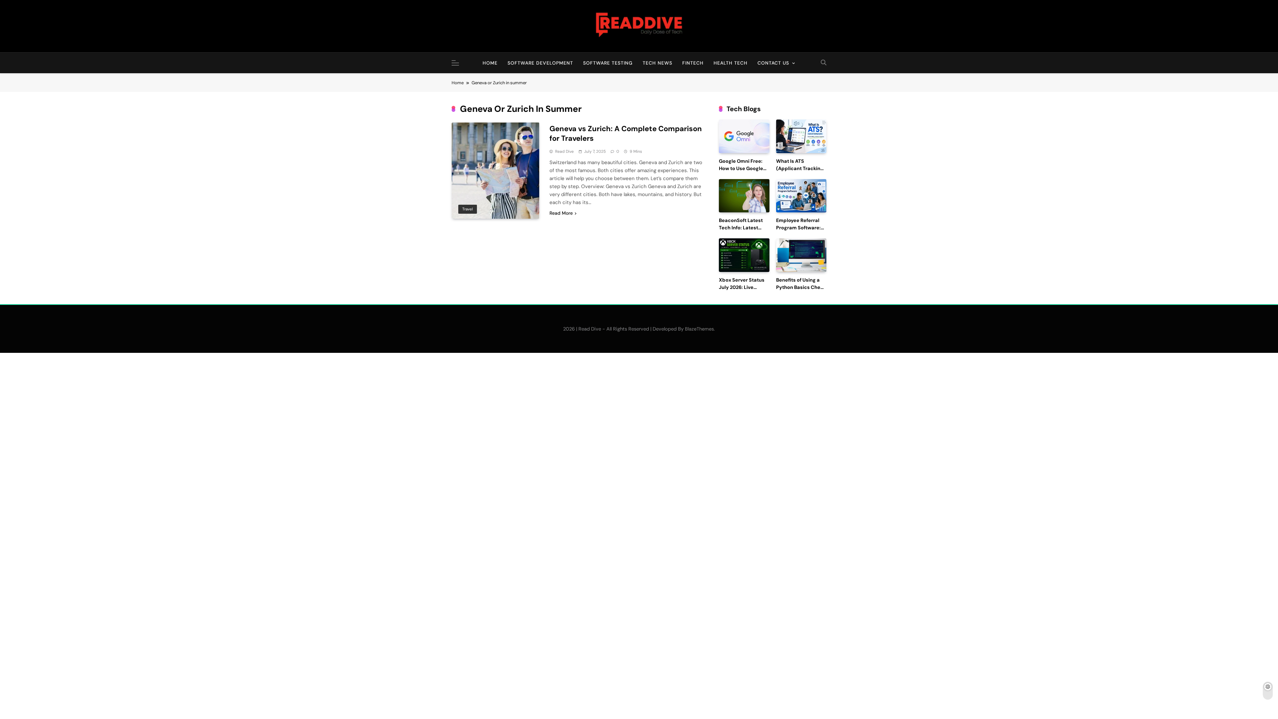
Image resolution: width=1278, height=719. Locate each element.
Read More (561, 213)
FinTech (693, 63)
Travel (467, 209)
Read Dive (564, 151)
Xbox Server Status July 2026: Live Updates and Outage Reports (743, 291)
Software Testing (608, 63)
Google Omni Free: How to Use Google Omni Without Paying (744, 168)
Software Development (540, 63)
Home (490, 63)
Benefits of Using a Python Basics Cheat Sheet (800, 287)
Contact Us (773, 63)
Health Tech (730, 63)
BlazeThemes (699, 329)
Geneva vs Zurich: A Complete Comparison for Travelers (625, 133)
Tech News (657, 63)
